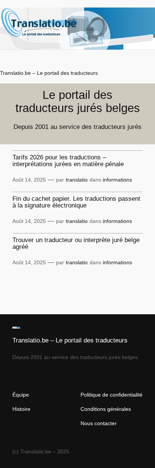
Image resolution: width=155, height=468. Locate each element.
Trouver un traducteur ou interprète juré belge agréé (76, 243)
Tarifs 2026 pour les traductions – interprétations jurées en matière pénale (68, 161)
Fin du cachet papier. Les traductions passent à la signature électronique (76, 202)
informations (117, 180)
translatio (77, 180)
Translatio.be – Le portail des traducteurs (49, 73)
